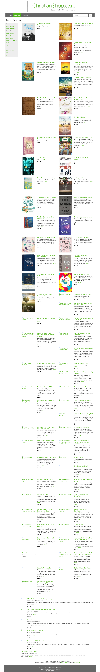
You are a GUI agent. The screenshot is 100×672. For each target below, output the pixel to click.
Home (10, 15)
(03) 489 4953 (42, 667)
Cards (7, 43)
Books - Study (10, 38)
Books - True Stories (11, 40)
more (52, 27)
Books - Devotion (10, 31)
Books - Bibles (10, 26)
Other (7, 55)
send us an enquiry (65, 662)
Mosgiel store (77, 662)
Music (7, 52)
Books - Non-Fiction (11, 36)
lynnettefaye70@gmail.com (55, 667)
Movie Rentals (10, 50)
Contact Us (25, 15)
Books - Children (10, 28)
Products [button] (16, 15)
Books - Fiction (10, 33)
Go (90, 15)
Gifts (7, 45)
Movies (8, 48)
